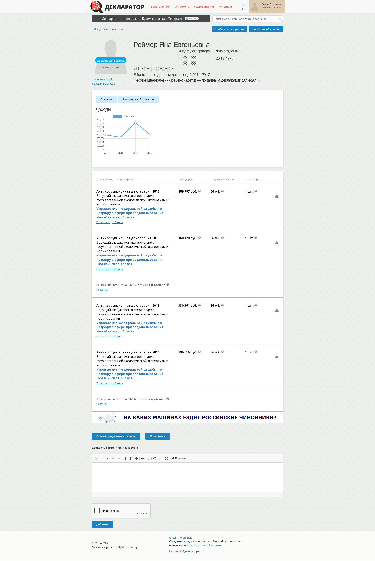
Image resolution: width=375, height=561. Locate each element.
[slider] (97, 161)
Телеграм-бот (161, 6)
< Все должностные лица (108, 29)
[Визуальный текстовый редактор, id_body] (187, 477)
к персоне (132, 447)
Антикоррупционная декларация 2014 (127, 352)
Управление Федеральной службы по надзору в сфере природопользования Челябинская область (130, 212)
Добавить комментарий (115, 447)
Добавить (102, 524)
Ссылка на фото (110, 67)
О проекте (182, 6)
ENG (242, 5)
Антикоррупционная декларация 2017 (127, 191)
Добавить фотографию (110, 60)
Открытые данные (180, 537)
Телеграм (225, 6)
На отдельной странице (138, 99)
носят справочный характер (204, 545)
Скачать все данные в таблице (116, 436)
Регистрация (276, 4)
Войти (265, 4)
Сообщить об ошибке (266, 29)
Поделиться (157, 436)
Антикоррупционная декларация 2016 (127, 238)
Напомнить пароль (271, 7)
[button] (96, 458)
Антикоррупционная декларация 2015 (127, 305)
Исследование (203, 6)
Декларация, (104, 179)
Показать (101, 289)
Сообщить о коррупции (229, 29)
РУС (241, 9)
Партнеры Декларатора (184, 551)
